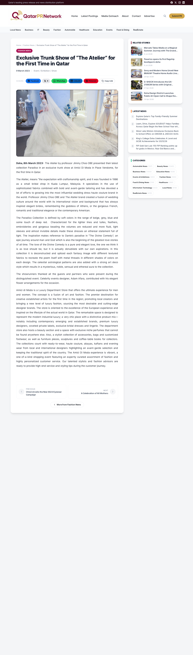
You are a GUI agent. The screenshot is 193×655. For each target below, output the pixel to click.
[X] (175, 2)
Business (29, 30)
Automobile (70, 30)
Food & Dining (123, 30)
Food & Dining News (143, 182)
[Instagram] (179, 2)
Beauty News (165, 166)
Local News (15, 30)
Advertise (149, 16)
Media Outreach (110, 16)
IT (38, 30)
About (125, 16)
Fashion (57, 30)
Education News (165, 172)
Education (97, 30)
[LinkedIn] (183, 2)
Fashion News (28, 45)
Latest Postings (89, 16)
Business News (142, 172)
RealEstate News (142, 193)
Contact (136, 16)
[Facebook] (172, 2)
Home (74, 16)
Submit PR (177, 16)
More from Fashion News (69, 404)
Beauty (46, 30)
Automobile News (142, 166)
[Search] (164, 16)
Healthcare (84, 30)
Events (109, 30)
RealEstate (138, 30)
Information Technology (145, 188)
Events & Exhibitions (144, 177)
